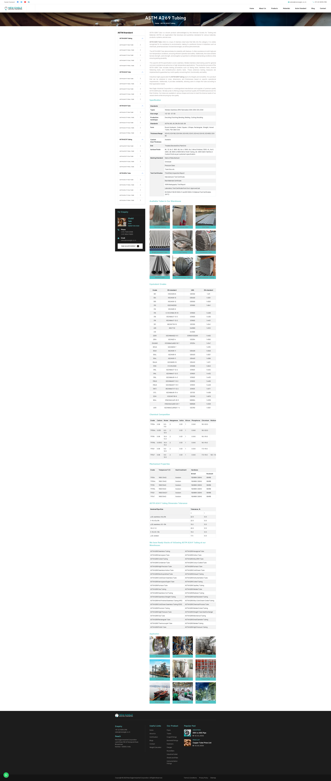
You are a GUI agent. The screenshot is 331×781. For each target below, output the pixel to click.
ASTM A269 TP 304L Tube (127, 50)
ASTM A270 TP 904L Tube (127, 167)
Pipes (169, 730)
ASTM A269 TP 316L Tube (127, 60)
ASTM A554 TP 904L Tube (127, 200)
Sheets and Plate (172, 758)
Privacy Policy (203, 778)
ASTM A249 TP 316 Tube (126, 89)
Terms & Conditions (190, 778)
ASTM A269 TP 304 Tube (126, 45)
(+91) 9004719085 (127, 234)
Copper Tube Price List (202, 742)
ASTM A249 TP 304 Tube (126, 79)
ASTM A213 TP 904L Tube (127, 133)
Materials (286, 8)
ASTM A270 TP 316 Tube (126, 156)
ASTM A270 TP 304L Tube (127, 151)
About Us (262, 8)
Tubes (169, 734)
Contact (323, 8)
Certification (154, 737)
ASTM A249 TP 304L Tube (127, 84)
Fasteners (170, 744)
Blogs (151, 740)
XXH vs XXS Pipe (199, 733)
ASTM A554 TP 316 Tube (126, 190)
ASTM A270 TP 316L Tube (127, 161)
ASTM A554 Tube (125, 173)
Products (274, 8)
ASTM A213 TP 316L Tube (127, 128)
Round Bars (170, 751)
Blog (313, 8)
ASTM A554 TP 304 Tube (126, 180)
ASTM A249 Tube (125, 72)
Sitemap (213, 778)
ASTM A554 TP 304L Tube (127, 185)
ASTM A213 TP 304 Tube (126, 112)
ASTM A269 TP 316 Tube (126, 55)
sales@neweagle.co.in (298, 2)
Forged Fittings (172, 737)
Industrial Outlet (172, 754)
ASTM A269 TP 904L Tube (127, 66)
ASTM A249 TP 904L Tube (127, 99)
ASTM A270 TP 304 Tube (126, 146)
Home (252, 8)
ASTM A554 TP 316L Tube (127, 195)
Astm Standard (300, 8)
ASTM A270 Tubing (126, 139)
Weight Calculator (155, 747)
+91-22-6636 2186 (320, 2)
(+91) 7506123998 (127, 232)
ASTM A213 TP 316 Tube (126, 123)
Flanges (169, 747)
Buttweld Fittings (172, 740)
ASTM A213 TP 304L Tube (127, 117)
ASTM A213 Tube (125, 106)
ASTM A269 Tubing (126, 38)
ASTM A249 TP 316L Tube (127, 94)
